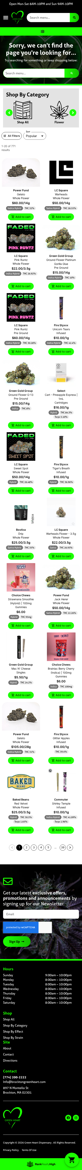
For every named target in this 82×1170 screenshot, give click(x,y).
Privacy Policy (11, 1150)
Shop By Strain (13, 1037)
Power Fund (21, 190)
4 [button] (41, 847)
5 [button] (48, 847)
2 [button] (26, 847)
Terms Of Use (29, 1150)
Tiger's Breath (61, 468)
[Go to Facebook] (68, 1118)
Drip (20, 533)
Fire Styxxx (61, 325)
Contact (8, 1054)
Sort (28, 131)
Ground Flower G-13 (20, 394)
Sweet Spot (21, 468)
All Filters (14, 135)
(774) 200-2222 (14, 1077)
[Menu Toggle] (42, 31)
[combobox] (48, 17)
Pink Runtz (21, 259)
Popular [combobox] (31, 136)
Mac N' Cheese (20, 668)
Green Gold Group (61, 255)
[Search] (74, 17)
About (7, 1048)
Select (61, 390)
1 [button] (19, 847)
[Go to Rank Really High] (41, 1164)
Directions (10, 1060)
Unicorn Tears (61, 329)
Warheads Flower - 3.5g (61, 533)
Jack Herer (61, 599)
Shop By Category (15, 1025)
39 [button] (62, 847)
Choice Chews (21, 595)
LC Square (61, 190)
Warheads (61, 194)
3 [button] (34, 847)
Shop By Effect (13, 1031)
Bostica (21, 529)
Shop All (23, 122)
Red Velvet (21, 803)
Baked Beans (21, 799)
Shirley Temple (61, 803)
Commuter (61, 799)
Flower (59, 122)
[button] (5, 17)
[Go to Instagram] (76, 1118)
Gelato (21, 194)
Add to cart (23, 216)
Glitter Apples (61, 738)
